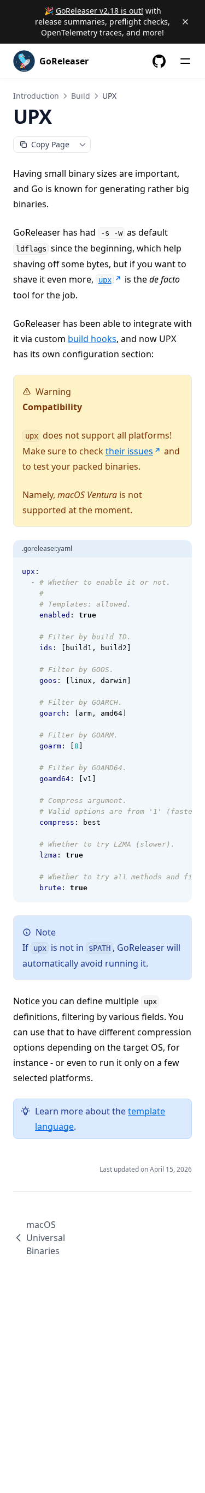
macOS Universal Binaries (45, 1238)
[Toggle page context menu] (82, 144)
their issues (129, 451)
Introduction (36, 96)
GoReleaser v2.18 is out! (99, 10)
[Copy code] (177, 571)
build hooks (92, 339)
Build (80, 96)
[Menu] (185, 61)
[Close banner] (185, 22)
